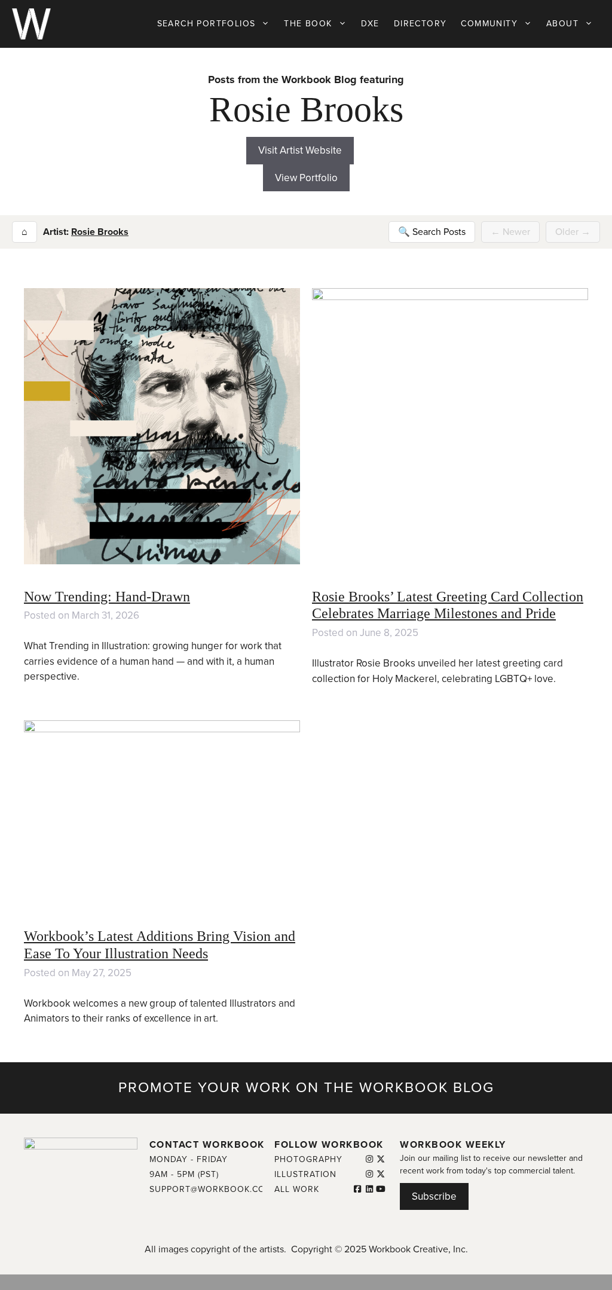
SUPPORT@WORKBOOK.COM (211, 1189)
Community (489, 24)
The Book (308, 24)
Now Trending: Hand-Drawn (107, 596)
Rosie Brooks (99, 232)
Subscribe (434, 1196)
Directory (420, 24)
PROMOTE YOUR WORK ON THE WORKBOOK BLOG (306, 1087)
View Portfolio (306, 178)
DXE (370, 24)
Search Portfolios (206, 24)
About (562, 24)
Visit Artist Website (300, 150)
